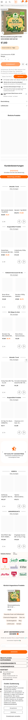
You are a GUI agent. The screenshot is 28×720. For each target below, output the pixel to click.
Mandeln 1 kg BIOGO (20, 210)
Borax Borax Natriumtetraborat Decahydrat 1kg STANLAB (7, 295)
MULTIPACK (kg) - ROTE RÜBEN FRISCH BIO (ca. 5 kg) (6, 536)
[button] (14, 95)
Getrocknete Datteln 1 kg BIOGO (7, 211)
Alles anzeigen (15, 553)
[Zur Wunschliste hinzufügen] (18, 596)
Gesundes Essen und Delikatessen (14, 614)
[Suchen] (10, 2)
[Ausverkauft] (18, 599)
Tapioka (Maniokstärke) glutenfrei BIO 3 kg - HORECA (20, 496)
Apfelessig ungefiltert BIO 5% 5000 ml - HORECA (7, 496)
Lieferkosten (10, 624)
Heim (2, 5)
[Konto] (6, 2)
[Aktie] (26, 64)
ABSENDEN (14, 652)
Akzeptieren (13, 708)
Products (7, 5)
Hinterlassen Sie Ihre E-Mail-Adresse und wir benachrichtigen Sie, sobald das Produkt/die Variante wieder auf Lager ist (13, 71)
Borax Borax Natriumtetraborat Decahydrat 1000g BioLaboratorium (20, 335)
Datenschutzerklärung (10, 704)
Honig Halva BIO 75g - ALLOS (7, 382)
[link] (23, 64)
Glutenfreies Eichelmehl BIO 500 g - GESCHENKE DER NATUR (7, 251)
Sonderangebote (11, 620)
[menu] (2, 2)
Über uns (22, 617)
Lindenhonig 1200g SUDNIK (20, 251)
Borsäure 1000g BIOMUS (20, 295)
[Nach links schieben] (19, 221)
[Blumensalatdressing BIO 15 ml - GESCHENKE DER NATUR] (14, 596)
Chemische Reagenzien (10, 617)
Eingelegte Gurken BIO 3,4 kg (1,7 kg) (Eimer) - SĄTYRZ (19, 536)
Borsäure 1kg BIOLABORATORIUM (7, 335)
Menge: (3, 56)
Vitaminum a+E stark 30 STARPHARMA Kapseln (18, 422)
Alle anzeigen (14, 275)
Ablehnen (13, 712)
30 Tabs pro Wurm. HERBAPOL (6, 422)
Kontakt (19, 624)
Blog (20, 620)
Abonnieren (20, 76)
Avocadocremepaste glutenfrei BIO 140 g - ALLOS (20, 382)
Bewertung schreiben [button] (14, 177)
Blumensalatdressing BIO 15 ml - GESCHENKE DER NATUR (14, 606)
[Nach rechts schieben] (24, 221)
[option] (14, 21)
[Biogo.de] (5, 560)
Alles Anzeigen (14, 189)
